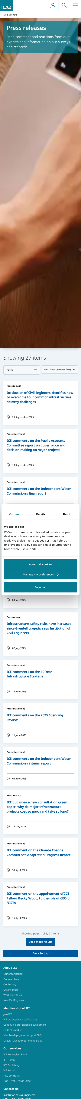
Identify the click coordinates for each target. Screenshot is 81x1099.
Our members (11, 979)
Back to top (40, 953)
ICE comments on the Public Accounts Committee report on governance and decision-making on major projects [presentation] (36, 445)
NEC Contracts (11, 1075)
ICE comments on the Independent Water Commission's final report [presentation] (39, 490)
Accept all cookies (40, 564)
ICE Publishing (11, 1065)
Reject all (40, 587)
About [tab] (66, 514)
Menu (75, 5)
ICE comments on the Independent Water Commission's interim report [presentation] (39, 760)
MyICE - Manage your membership (22, 1040)
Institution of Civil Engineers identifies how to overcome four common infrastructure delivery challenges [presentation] (40, 397)
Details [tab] (40, 514)
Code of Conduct (12, 1030)
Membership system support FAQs (22, 1035)
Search (64, 5)
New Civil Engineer (13, 1000)
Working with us (12, 995)
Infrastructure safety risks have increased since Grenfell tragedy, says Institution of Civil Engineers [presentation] (39, 628)
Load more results (40, 941)
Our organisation (13, 973)
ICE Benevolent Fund (15, 1054)
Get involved (10, 989)
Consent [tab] (14, 514)
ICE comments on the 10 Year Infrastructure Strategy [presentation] (29, 674)
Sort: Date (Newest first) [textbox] (57, 369)
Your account (52, 5)
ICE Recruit (9, 1070)
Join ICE (7, 1014)
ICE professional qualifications (20, 1019)
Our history (9, 984)
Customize (40, 574)
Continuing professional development (24, 1024)
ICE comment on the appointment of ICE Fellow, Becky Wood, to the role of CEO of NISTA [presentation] (39, 898)
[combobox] (59, 369)
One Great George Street (17, 1081)
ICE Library (9, 1060)
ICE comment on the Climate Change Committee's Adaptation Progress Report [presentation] (38, 852)
